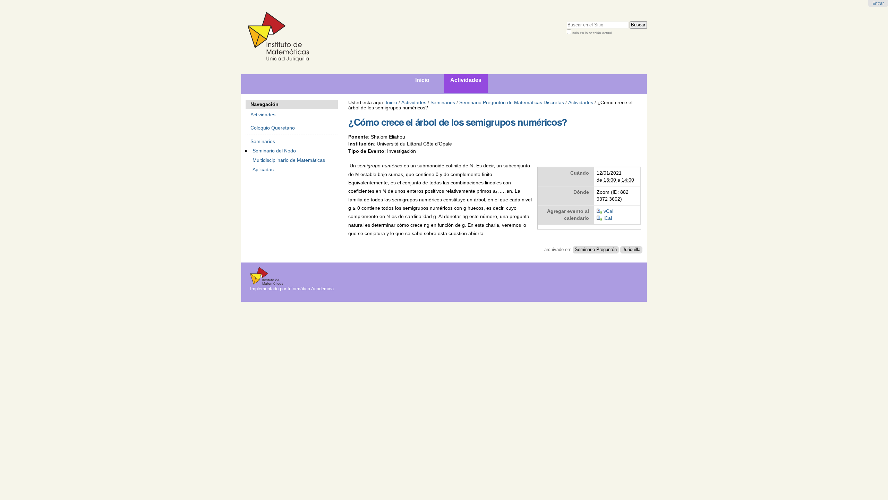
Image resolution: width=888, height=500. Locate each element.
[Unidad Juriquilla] (346, 37)
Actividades (413, 102)
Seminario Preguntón (596, 249)
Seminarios (442, 102)
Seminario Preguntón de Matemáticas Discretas (511, 102)
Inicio (391, 102)
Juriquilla (631, 249)
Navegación (264, 104)
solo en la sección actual (592, 33)
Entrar (878, 3)
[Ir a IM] (266, 282)
